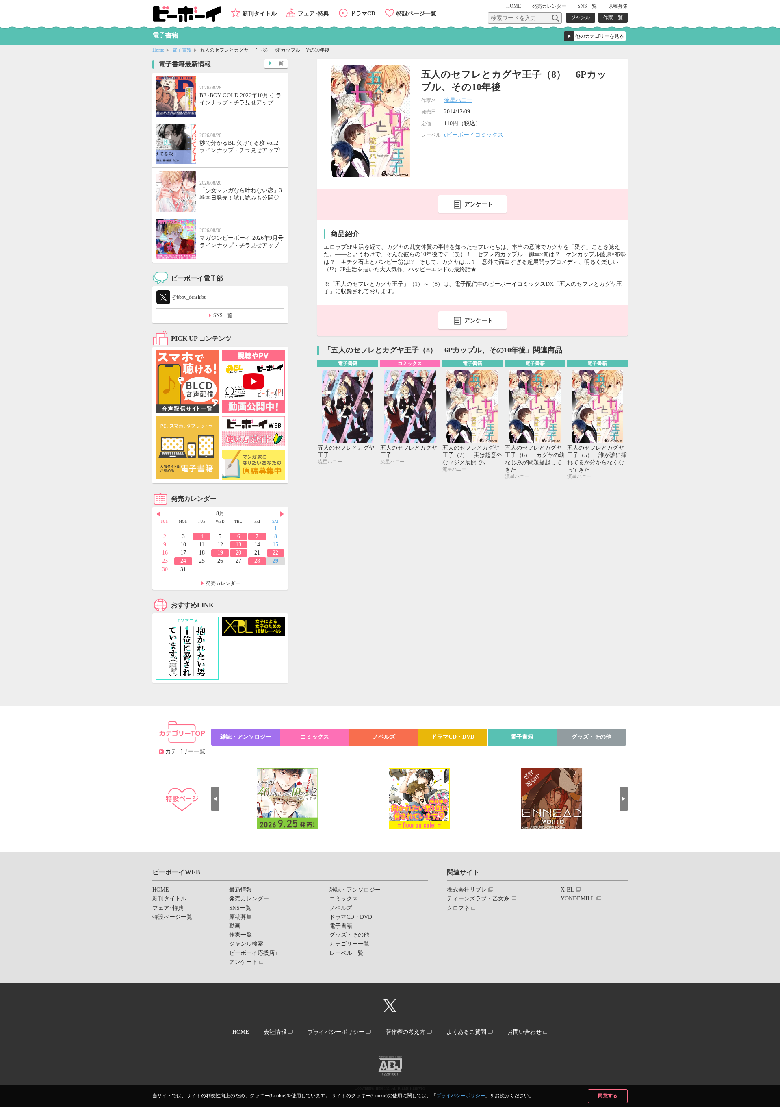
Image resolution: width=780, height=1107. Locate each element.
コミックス (315, 737)
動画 (234, 926)
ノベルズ (384, 737)
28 (257, 561)
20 (238, 553)
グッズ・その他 (591, 737)
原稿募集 (618, 6)
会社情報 (275, 1032)
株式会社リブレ (467, 890)
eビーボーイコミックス (473, 135)
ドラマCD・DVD (452, 737)
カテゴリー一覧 (185, 751)
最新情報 (240, 890)
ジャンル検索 (246, 944)
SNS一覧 (587, 6)
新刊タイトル (260, 14)
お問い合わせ (524, 1032)
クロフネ (458, 908)
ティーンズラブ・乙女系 (478, 899)
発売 (549, 6)
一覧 (279, 63)
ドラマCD (362, 14)
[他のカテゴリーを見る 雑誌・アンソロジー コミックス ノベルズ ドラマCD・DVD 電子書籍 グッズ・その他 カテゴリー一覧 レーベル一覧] (595, 36)
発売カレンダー (223, 583)
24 (183, 561)
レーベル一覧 (346, 953)
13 (238, 545)
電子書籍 (182, 50)
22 (275, 553)
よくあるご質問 (466, 1032)
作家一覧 (613, 17)
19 (220, 553)
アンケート (478, 204)
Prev (158, 514)
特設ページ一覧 (416, 14)
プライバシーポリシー (460, 1095)
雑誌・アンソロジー (245, 737)
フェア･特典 (313, 14)
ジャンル (580, 17)
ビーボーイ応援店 (252, 953)
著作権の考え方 (405, 1032)
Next (282, 514)
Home (158, 50)
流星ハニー (458, 100)
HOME (513, 6)
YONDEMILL (578, 899)
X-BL (567, 890)
